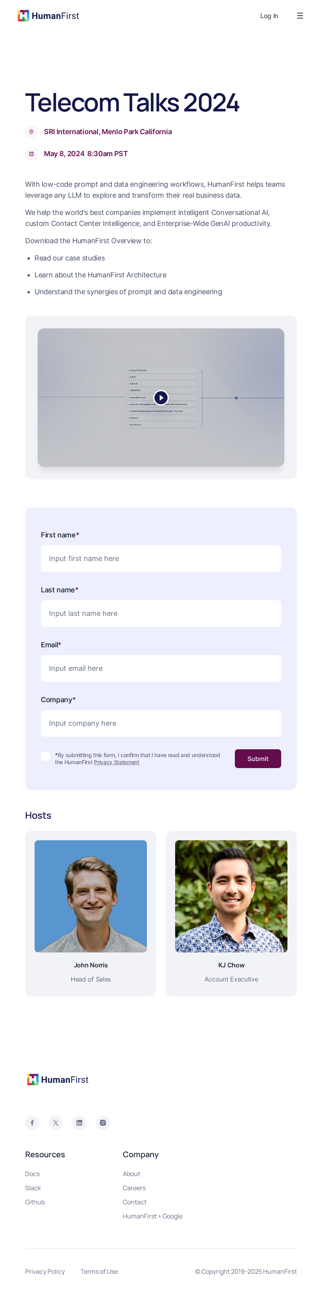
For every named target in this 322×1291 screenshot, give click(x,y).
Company (58, 700)
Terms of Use (99, 1271)
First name (60, 535)
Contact (134, 1202)
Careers (134, 1188)
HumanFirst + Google (153, 1216)
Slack (33, 1188)
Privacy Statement (116, 762)
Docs (32, 1173)
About (131, 1173)
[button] (298, 15)
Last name (60, 590)
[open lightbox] (161, 397)
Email (51, 645)
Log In (269, 16)
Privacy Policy (45, 1271)
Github (35, 1202)
